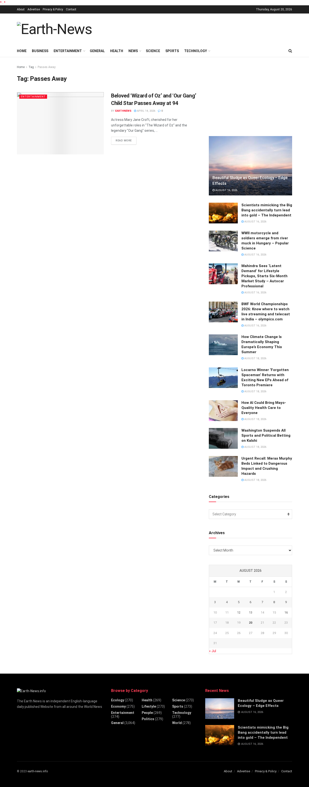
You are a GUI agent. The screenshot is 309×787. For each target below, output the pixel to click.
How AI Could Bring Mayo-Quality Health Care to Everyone (263, 407)
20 (250, 622)
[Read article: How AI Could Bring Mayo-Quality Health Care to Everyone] (223, 410)
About (21, 9)
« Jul (212, 651)
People (147, 713)
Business (40, 51)
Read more (126, 140)
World (177, 723)
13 (250, 612)
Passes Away (47, 67)
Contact (71, 9)
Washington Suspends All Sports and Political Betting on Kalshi (265, 435)
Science (153, 51)
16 (286, 612)
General (97, 51)
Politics (148, 719)
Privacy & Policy (53, 9)
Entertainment (68, 51)
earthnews (123, 110)
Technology (195, 51)
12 (238, 612)
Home (22, 51)
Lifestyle (149, 706)
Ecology (117, 700)
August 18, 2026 (255, 358)
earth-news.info (38, 771)
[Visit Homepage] (54, 29)
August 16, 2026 (226, 190)
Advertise (34, 9)
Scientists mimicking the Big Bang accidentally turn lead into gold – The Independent (266, 210)
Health (116, 51)
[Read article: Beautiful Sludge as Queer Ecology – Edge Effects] (250, 166)
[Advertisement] (204, 28)
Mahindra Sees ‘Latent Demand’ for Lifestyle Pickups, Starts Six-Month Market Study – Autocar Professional (264, 276)
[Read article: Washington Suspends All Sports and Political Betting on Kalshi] (223, 438)
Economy (118, 706)
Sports (172, 51)
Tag (31, 67)
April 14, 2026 (145, 110)
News (133, 51)
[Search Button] (290, 51)
